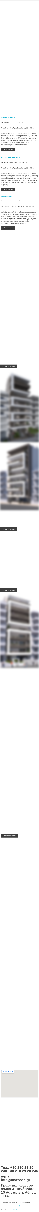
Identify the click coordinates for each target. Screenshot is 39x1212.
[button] (19, 0)
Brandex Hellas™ (12, 1210)
